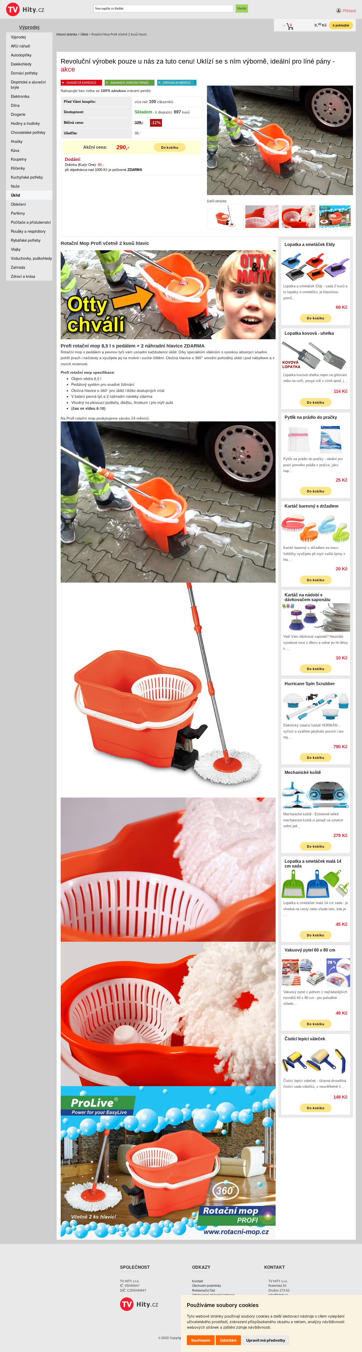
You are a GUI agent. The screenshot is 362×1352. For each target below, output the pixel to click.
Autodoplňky (21, 55)
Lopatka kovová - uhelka (309, 333)
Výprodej (29, 27)
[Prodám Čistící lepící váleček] (315, 1061)
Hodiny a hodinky (25, 123)
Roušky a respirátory (28, 231)
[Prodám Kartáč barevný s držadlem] (315, 528)
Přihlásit (349, 10)
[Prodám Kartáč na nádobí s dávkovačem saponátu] (315, 616)
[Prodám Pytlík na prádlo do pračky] (315, 439)
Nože (15, 186)
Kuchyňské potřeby (27, 177)
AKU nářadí (20, 46)
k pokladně (341, 25)
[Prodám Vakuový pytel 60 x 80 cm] (315, 972)
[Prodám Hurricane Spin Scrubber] (315, 705)
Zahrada (18, 267)
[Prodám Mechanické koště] (315, 794)
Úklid (84, 34)
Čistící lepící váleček (305, 1039)
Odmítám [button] (228, 1340)
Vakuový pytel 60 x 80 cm (310, 950)
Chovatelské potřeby (28, 132)
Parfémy (18, 213)
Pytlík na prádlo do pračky (311, 417)
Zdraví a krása (23, 276)
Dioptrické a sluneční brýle (28, 84)
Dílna (15, 105)
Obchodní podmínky (206, 1286)
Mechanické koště (303, 772)
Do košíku (170, 147)
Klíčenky (18, 168)
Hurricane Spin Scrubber (310, 683)
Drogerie (18, 114)
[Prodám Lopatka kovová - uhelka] (315, 355)
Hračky (17, 141)
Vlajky (16, 249)
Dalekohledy (21, 64)
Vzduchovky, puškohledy (31, 258)
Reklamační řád (203, 1290)
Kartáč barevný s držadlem (311, 506)
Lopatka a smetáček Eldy (310, 244)
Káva (15, 150)
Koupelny (19, 159)
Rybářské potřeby (26, 240)
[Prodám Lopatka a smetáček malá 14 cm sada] (315, 883)
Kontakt (197, 1281)
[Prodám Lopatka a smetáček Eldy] (315, 266)
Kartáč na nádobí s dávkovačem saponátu (307, 597)
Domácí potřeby (24, 73)
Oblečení (18, 204)
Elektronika (20, 96)
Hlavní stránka (66, 34)
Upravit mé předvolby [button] (265, 1340)
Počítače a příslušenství (31, 222)
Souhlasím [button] (200, 1340)
